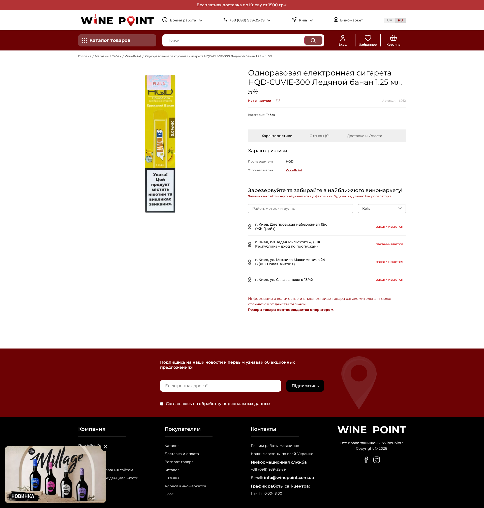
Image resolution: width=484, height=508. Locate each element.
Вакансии (87, 454)
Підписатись (305, 385)
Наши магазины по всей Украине (282, 454)
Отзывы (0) (320, 135)
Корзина (393, 44)
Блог (169, 494)
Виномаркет (351, 20)
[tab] (277, 135)
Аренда (85, 462)
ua (389, 20)
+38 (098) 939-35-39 (268, 469)
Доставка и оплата (182, 454)
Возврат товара (179, 462)
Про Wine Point (92, 446)
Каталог (172, 446)
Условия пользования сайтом (105, 470)
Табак (116, 56)
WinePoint (133, 56)
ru (400, 20)
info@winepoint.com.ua (289, 477)
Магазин (102, 56)
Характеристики (277, 135)
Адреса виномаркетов (185, 486)
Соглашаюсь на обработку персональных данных (218, 404)
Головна (84, 56)
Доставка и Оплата (364, 135)
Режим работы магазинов (275, 446)
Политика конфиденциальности (108, 478)
